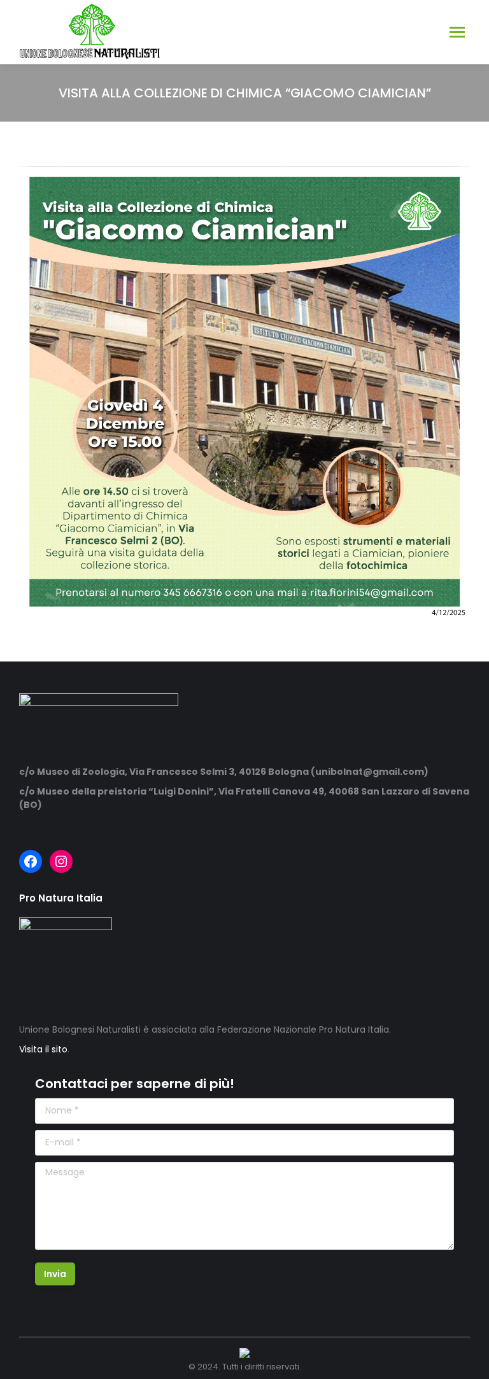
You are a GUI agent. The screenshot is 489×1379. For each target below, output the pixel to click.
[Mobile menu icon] (457, 32)
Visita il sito (43, 1049)
